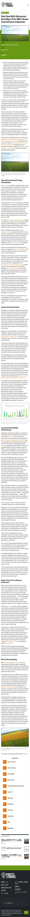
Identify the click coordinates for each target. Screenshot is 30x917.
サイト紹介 (4, 893)
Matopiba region (5, 232)
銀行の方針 (4, 885)
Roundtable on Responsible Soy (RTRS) (14, 440)
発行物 (3, 890)
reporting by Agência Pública (16, 220)
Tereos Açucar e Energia (13, 641)
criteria (3, 445)
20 (12, 592)
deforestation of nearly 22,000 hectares (12, 264)
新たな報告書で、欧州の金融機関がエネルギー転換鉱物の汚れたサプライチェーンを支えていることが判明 (11, 856)
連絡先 (17, 886)
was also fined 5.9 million (14, 268)
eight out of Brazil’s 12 (20, 249)
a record (10, 606)
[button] (2, 55)
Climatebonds (17, 662)
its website (6, 185)
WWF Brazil (7, 662)
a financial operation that (8, 139)
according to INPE (16, 242)
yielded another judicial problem (10, 336)
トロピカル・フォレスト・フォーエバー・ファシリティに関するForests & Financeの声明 (11, 848)
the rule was (11, 436)
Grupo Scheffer (8, 643)
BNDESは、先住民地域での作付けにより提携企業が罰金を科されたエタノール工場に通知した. (11, 840)
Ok (26, 912)
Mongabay (25, 754)
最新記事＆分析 (6, 887)
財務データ (4, 882)
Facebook (3, 175)
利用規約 (18, 889)
